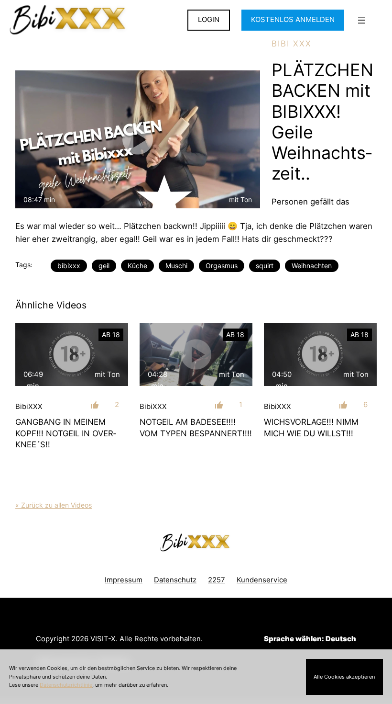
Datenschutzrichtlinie (66, 684)
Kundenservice (262, 580)
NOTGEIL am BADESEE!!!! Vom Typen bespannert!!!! (196, 427)
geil (103, 265)
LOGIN (208, 19)
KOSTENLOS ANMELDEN (293, 19)
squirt (264, 265)
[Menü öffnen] (361, 20)
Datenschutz (175, 580)
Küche (137, 265)
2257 (216, 580)
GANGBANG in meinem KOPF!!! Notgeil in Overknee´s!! (65, 433)
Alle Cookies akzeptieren (344, 676)
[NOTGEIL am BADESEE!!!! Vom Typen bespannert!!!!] (196, 354)
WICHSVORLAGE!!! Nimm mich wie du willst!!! (311, 427)
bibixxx (68, 265)
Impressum (123, 580)
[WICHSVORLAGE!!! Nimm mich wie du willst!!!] (320, 354)
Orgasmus (222, 265)
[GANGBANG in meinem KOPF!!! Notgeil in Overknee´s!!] (71, 354)
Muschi (176, 265)
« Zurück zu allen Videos (53, 505)
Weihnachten (312, 265)
